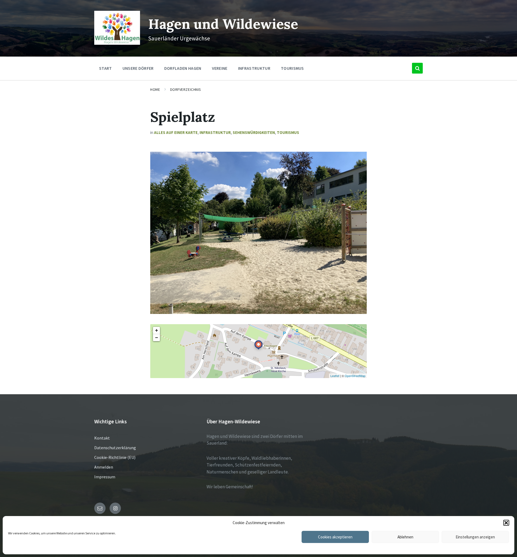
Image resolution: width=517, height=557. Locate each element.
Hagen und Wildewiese (223, 24)
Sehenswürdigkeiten (254, 132)
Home (155, 89)
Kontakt (102, 438)
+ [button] (156, 330)
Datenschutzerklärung (115, 447)
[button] (506, 522)
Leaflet (334, 375)
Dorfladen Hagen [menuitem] (182, 68)
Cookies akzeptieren (335, 536)
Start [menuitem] (105, 68)
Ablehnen (405, 536)
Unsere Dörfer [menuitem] (138, 68)
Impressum (104, 476)
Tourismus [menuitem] (292, 68)
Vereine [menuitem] (220, 68)
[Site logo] (117, 43)
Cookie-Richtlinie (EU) (114, 457)
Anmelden (103, 467)
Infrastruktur (215, 132)
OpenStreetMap (355, 375)
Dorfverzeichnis (185, 89)
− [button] (156, 337)
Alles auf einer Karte (176, 132)
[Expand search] (417, 68)
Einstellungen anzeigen (475, 536)
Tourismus (288, 132)
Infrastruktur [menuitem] (254, 68)
